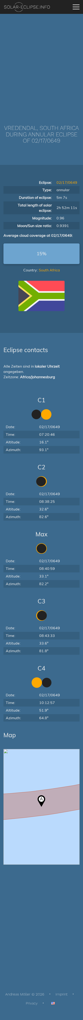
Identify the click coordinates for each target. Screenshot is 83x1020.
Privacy (32, 1003)
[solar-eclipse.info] (26, 7)
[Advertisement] (41, 62)
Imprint (62, 994)
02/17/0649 (66, 182)
